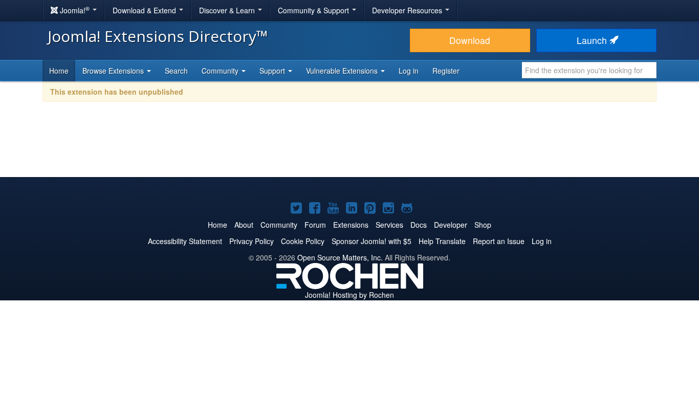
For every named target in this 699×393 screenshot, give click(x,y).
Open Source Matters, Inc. (340, 257)
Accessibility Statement (185, 241)
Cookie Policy (302, 241)
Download (469, 40)
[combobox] (589, 70)
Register (446, 71)
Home (59, 71)
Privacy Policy (251, 241)
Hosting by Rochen (349, 295)
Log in (409, 71)
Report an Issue (499, 241)
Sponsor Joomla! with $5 (371, 241)
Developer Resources (408, 10)
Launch (593, 40)
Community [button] (221, 71)
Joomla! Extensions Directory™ (158, 36)
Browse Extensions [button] (114, 71)
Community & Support (314, 10)
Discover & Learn (228, 10)
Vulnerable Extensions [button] (343, 71)
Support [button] (273, 71)
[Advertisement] (349, 146)
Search (176, 71)
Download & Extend (145, 10)
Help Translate (442, 241)
